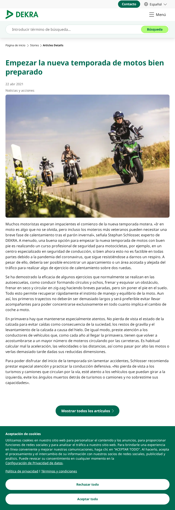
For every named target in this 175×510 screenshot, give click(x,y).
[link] (156, 4)
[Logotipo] (23, 14)
